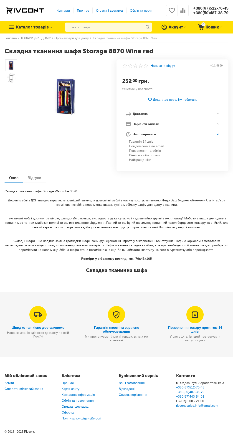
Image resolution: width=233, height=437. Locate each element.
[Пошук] (147, 27)
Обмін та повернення (146, 10)
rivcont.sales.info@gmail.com (197, 405)
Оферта (68, 412)
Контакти (63, 10)
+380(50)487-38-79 (210, 12)
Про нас (83, 10)
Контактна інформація (78, 394)
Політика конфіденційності (81, 418)
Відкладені (126, 389)
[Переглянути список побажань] (171, 13)
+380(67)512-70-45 (210, 8)
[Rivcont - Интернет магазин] (25, 10)
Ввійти (9, 383)
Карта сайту (70, 389)
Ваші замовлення (132, 383)
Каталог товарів (32, 27)
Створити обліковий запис (24, 389)
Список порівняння (133, 394)
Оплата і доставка (109, 10)
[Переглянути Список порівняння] (183, 13)
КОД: (213, 65)
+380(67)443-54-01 (190, 396)
